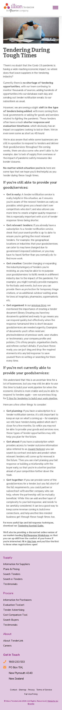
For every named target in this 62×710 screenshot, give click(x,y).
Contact (13, 689)
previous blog (38, 305)
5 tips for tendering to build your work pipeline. (32, 398)
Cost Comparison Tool (15, 615)
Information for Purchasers (17, 600)
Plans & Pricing (11, 569)
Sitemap (22, 689)
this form (31, 541)
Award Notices (36, 449)
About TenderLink (13, 640)
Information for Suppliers (16, 564)
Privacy (31, 689)
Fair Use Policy (31, 694)
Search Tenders (11, 574)
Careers (7, 645)
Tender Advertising (13, 610)
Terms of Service (44, 689)
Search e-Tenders (12, 579)
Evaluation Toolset (13, 605)
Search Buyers (11, 620)
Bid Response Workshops (36, 535)
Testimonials (10, 584)
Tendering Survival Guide (30, 525)
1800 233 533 (17, 661)
